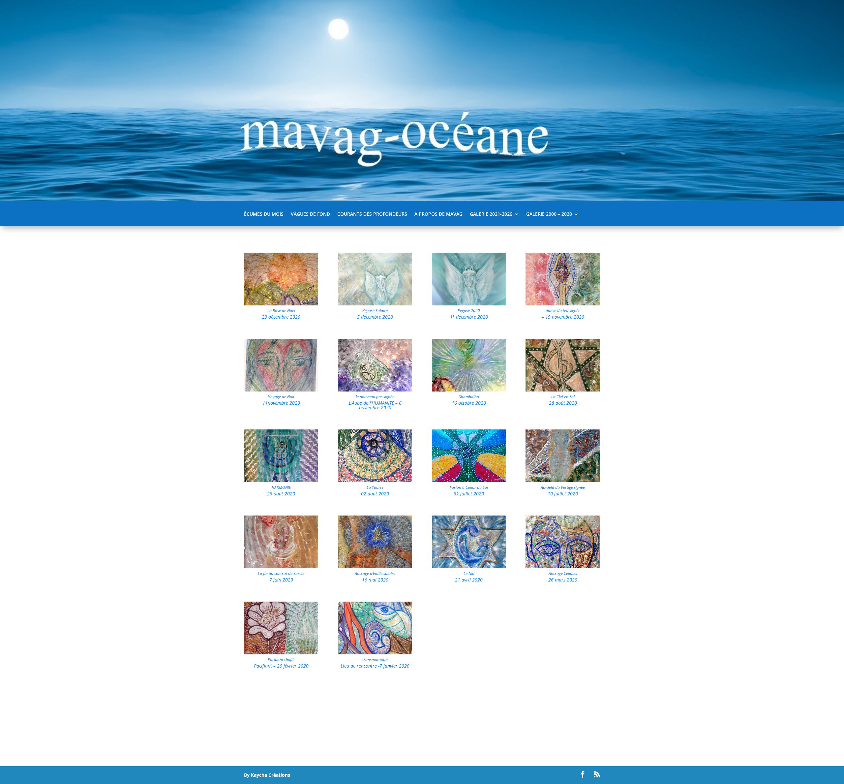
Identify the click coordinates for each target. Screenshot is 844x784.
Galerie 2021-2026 (491, 214)
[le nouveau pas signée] (375, 390)
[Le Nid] (469, 566)
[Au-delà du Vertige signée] (563, 480)
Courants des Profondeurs (372, 214)
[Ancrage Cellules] (563, 566)
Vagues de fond (310, 214)
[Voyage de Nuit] (281, 390)
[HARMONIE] (281, 480)
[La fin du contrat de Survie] (281, 566)
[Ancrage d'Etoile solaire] (375, 566)
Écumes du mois (264, 214)
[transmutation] (375, 652)
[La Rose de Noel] (281, 303)
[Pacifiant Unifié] (281, 652)
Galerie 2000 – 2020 (549, 214)
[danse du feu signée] (563, 303)
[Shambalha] (469, 390)
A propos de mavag (438, 214)
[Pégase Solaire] (375, 303)
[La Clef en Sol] (563, 390)
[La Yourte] (375, 480)
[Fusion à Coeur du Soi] (469, 480)
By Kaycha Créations (267, 775)
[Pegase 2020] (469, 303)
